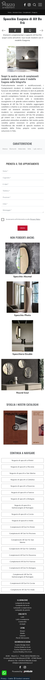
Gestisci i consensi (22, 678)
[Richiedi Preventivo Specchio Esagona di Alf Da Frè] (15, 30)
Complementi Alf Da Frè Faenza (22, 561)
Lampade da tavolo (22, 603)
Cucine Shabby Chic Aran (22, 652)
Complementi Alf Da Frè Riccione (22, 533)
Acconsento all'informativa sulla (23, 219)
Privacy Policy (35, 219)
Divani (22, 631)
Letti (22, 617)
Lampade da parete (22, 610)
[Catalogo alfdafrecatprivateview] (15, 427)
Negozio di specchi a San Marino (23, 473)
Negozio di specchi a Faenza (22, 492)
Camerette (22, 622)
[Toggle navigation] (40, 4)
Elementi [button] (12, 149)
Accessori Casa (17, 12)
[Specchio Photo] (22, 297)
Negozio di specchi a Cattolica (23, 480)
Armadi (22, 624)
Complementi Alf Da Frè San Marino (22, 541)
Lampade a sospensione (22, 608)
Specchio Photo (22, 315)
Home (9, 12)
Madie (22, 633)
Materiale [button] (22, 149)
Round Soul (22, 392)
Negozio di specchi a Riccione (22, 467)
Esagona (34, 12)
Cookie (10, 678)
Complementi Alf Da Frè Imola (23, 590)
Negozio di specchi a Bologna (22, 499)
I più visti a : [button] (37, 149)
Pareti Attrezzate (22, 638)
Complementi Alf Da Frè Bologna (22, 568)
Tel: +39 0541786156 (23, 660)
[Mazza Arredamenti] (8, 5)
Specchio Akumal (22, 276)
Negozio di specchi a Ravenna (22, 486)
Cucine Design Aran (22, 645)
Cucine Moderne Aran (22, 647)
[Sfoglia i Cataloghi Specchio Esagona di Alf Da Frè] (30, 30)
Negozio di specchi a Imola (22, 521)
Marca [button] (5, 149)
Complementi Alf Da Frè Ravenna (22, 555)
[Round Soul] (22, 374)
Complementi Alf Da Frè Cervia (22, 583)
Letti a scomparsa (22, 619)
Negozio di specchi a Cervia (22, 514)
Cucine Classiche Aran (22, 649)
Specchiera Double (22, 354)
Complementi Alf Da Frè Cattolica (22, 549)
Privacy (3, 678)
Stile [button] (29, 149)
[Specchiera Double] (22, 335)
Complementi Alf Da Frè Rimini (22, 527)
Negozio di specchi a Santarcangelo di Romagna (22, 506)
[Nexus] (3, 30)
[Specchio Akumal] (22, 258)
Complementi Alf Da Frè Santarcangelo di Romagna (22, 575)
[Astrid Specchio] (41, 30)
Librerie (22, 636)
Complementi (27, 12)
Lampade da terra (22, 605)
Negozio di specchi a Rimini (22, 460)
